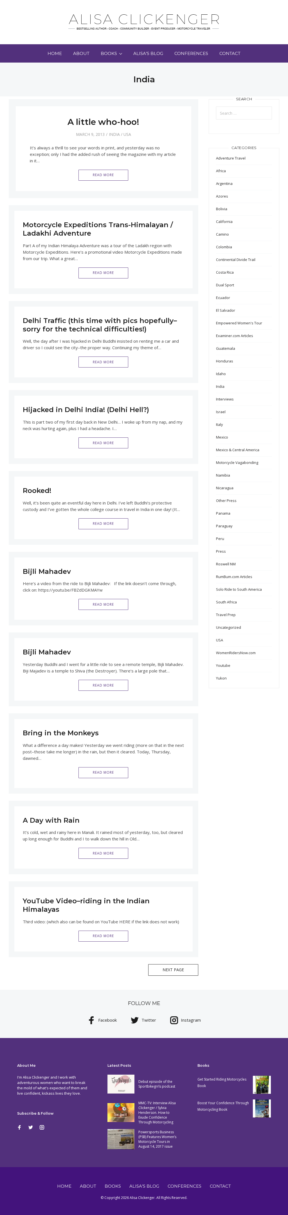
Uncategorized (228, 627)
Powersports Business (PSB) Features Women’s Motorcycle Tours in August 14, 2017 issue (157, 1139)
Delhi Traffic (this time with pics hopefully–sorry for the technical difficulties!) (100, 325)
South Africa (226, 602)
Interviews (225, 399)
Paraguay (224, 525)
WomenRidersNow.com (236, 652)
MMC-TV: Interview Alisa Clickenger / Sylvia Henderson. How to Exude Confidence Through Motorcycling (157, 1113)
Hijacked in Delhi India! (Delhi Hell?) (86, 410)
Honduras (224, 361)
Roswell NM (226, 563)
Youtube (223, 665)
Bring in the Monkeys (61, 733)
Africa (221, 170)
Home (55, 53)
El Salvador (225, 310)
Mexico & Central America (237, 449)
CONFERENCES (191, 53)
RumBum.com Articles (234, 576)
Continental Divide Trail (235, 259)
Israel (221, 411)
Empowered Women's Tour (239, 323)
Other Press (226, 500)
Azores (222, 196)
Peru (220, 538)
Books (109, 53)
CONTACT (229, 53)
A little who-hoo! (103, 122)
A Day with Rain (51, 820)
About (81, 53)
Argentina (224, 183)
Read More (103, 174)
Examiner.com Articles (234, 335)
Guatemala (225, 348)
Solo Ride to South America (239, 589)
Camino (222, 234)
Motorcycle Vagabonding (237, 462)
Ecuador (223, 297)
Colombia (224, 246)
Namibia (223, 475)
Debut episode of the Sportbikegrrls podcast (156, 1084)
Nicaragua (224, 487)
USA (127, 134)
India (114, 134)
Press (221, 551)
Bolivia (221, 208)
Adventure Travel (231, 158)
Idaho (221, 373)
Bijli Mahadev (47, 571)
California (224, 221)
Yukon (221, 678)
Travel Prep (226, 614)
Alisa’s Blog (148, 53)
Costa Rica (225, 272)
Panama (223, 513)
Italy (219, 424)
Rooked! (37, 490)
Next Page (173, 969)
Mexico (222, 437)
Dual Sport (225, 284)
